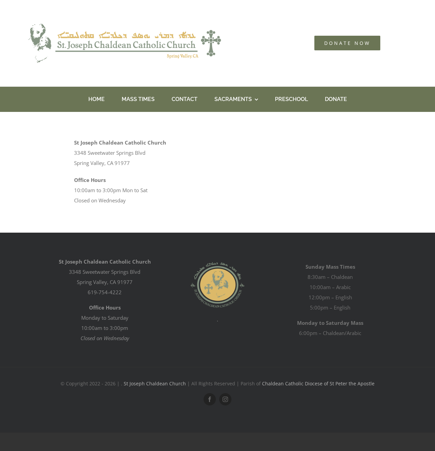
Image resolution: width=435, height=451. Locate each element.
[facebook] (210, 399)
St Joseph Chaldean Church (155, 383)
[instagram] (225, 399)
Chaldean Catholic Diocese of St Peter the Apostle (318, 383)
